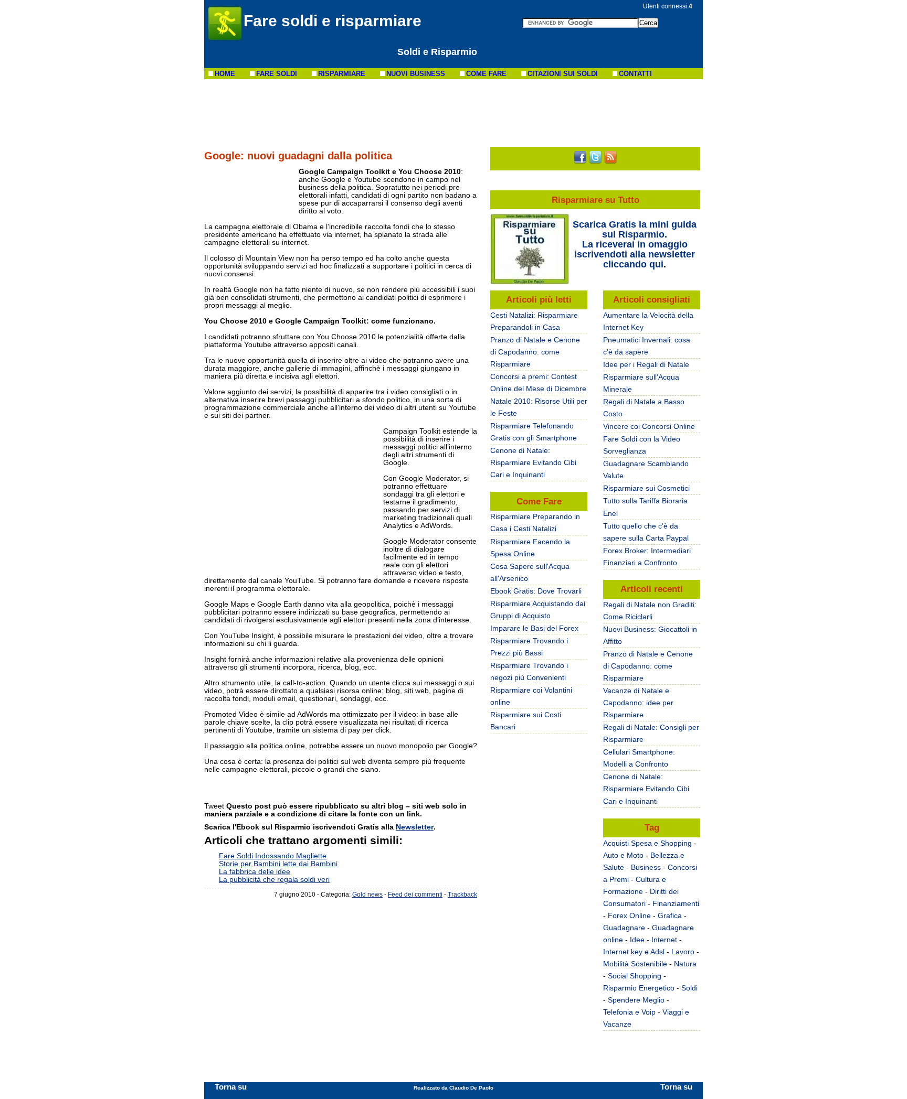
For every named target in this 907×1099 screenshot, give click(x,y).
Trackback (462, 894)
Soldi (689, 988)
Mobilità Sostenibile (635, 964)
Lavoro (682, 951)
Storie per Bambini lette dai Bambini (278, 863)
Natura (685, 964)
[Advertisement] (453, 112)
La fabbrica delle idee (254, 871)
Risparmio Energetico (638, 988)
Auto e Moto (623, 855)
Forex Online (629, 915)
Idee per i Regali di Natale (646, 364)
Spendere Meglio (636, 1000)
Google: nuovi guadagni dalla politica (298, 155)
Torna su (231, 1086)
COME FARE (486, 74)
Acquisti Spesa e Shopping (647, 843)
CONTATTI (635, 74)
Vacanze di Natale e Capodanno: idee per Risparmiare (638, 702)
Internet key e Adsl (634, 951)
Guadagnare (624, 927)
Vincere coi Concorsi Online (649, 426)
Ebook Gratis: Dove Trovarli (536, 591)
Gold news (367, 894)
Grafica (670, 915)
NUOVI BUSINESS (415, 74)
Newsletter (415, 827)
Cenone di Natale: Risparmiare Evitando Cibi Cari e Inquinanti (646, 788)
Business (646, 867)
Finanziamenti (675, 903)
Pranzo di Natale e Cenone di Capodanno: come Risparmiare (648, 666)
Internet (664, 939)
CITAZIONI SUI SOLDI (563, 74)
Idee (637, 939)
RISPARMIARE (341, 74)
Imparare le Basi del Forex (534, 628)
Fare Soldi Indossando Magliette (272, 856)
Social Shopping (634, 976)
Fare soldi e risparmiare (332, 20)
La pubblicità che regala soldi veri (274, 879)
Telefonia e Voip (629, 1012)
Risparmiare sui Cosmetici (646, 488)
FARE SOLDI (276, 74)
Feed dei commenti (415, 894)
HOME (225, 74)
